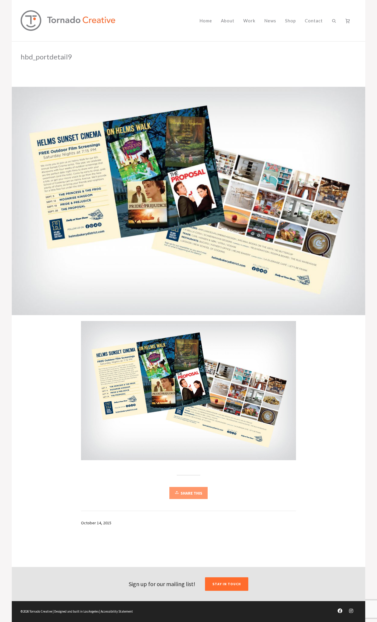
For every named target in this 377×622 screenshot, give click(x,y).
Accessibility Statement (117, 611)
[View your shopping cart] (348, 20)
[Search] (334, 20)
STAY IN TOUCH (226, 584)
